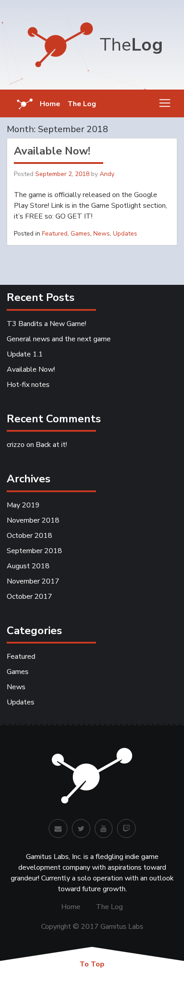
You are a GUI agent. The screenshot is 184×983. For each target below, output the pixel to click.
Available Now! (52, 151)
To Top (92, 964)
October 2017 (29, 596)
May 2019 (23, 505)
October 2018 (29, 536)
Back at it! (51, 445)
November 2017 (33, 581)
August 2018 (28, 566)
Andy (107, 174)
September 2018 (34, 551)
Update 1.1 (25, 354)
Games (80, 233)
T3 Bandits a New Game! (46, 324)
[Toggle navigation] (164, 103)
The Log (81, 104)
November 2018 (33, 520)
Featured (54, 233)
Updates (125, 233)
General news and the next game (59, 339)
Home (50, 104)
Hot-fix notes (28, 385)
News (101, 233)
